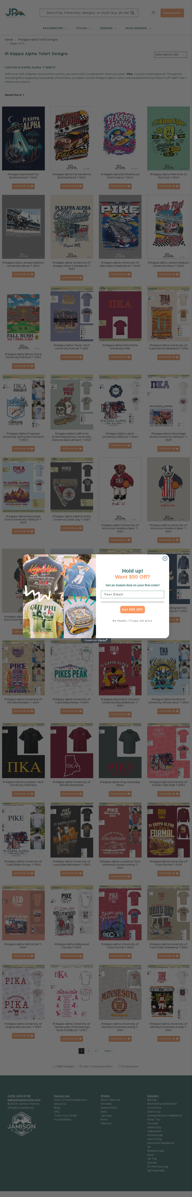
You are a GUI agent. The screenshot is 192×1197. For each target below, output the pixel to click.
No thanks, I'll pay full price (132, 621)
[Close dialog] (165, 558)
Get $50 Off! (132, 609)
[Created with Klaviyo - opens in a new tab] (96, 640)
